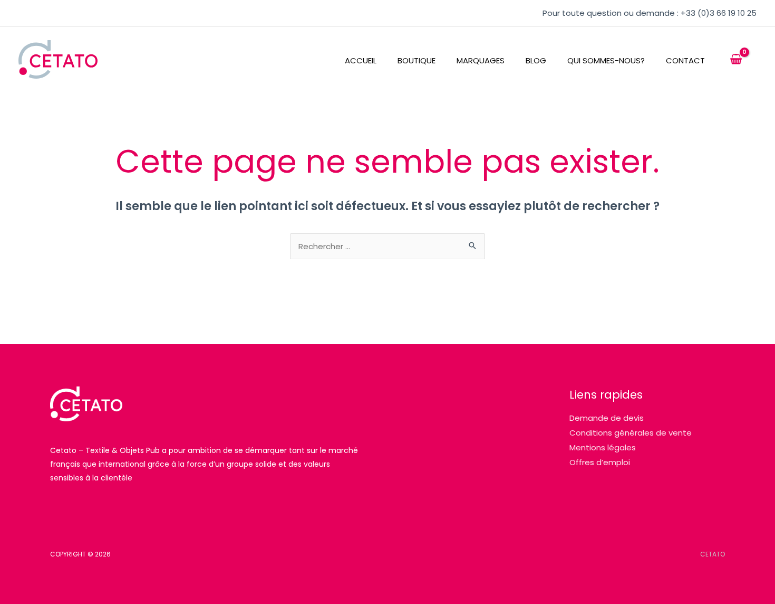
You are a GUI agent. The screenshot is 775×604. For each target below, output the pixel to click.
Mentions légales (602, 447)
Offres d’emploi (599, 462)
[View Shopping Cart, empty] (736, 60)
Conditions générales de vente (630, 432)
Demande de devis (606, 417)
